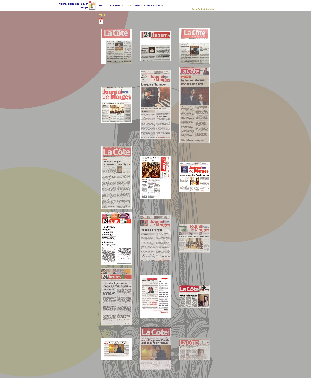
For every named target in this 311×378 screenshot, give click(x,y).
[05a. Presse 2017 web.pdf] (101, 21)
